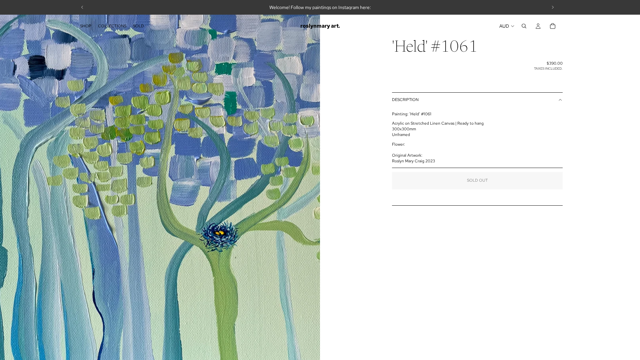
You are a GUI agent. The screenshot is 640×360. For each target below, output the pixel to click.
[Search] (524, 26)
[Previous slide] (82, 7)
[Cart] (552, 26)
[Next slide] (552, 7)
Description (405, 99)
